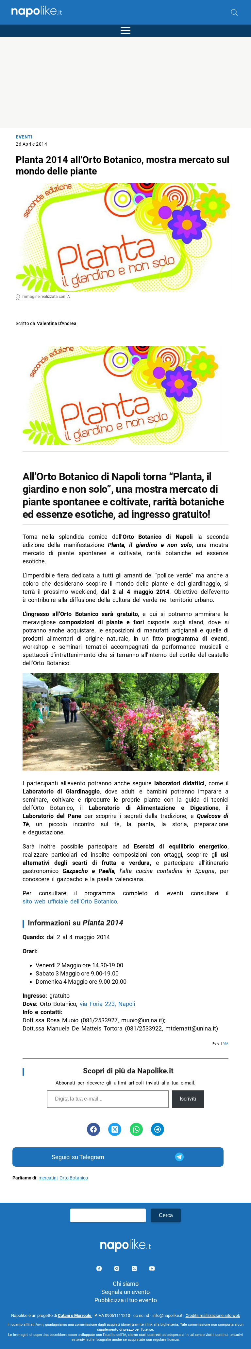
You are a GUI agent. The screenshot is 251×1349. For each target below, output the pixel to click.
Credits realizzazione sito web (213, 1315)
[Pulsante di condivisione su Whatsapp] (136, 1129)
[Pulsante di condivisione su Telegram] (157, 1129)
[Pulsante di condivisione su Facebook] (93, 1129)
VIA (225, 1043)
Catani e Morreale (75, 1315)
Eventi (24, 137)
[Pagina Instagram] (117, 1269)
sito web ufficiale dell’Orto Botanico (70, 901)
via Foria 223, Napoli (107, 1003)
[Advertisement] (125, 82)
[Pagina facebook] (100, 1269)
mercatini (48, 1178)
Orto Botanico (73, 1178)
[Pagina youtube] (152, 1269)
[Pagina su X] (135, 1269)
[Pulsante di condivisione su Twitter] (114, 1129)
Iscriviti (188, 1099)
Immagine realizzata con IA (46, 296)
